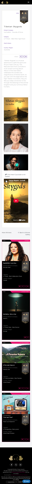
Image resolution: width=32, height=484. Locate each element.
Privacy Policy (21, 472)
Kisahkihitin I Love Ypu (9, 263)
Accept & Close (11, 482)
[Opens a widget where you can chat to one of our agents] (26, 481)
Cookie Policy (21, 482)
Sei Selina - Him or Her (9, 314)
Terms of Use (15, 472)
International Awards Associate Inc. (19, 475)
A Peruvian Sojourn (9, 365)
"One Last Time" (8, 417)
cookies (16, 473)
